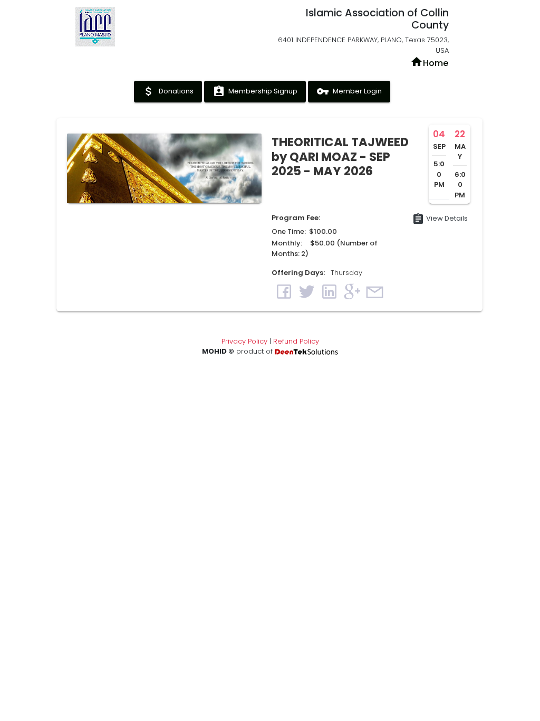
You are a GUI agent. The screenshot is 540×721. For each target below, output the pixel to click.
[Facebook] (284, 291)
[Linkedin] (329, 291)
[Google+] (352, 291)
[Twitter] (306, 291)
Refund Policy (296, 341)
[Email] (374, 291)
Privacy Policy (244, 341)
